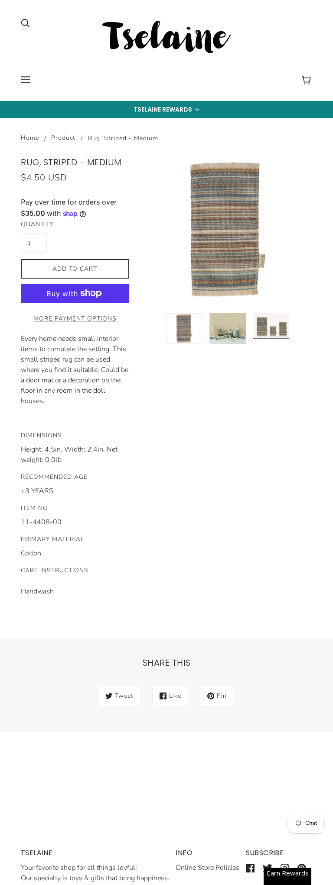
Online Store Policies (207, 867)
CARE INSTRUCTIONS (54, 570)
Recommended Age (54, 477)
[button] (166, 109)
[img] (25, 22)
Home (30, 138)
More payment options (75, 318)
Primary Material (52, 539)
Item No (34, 508)
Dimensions (41, 435)
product (63, 138)
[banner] (166, 38)
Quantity (34, 224)
